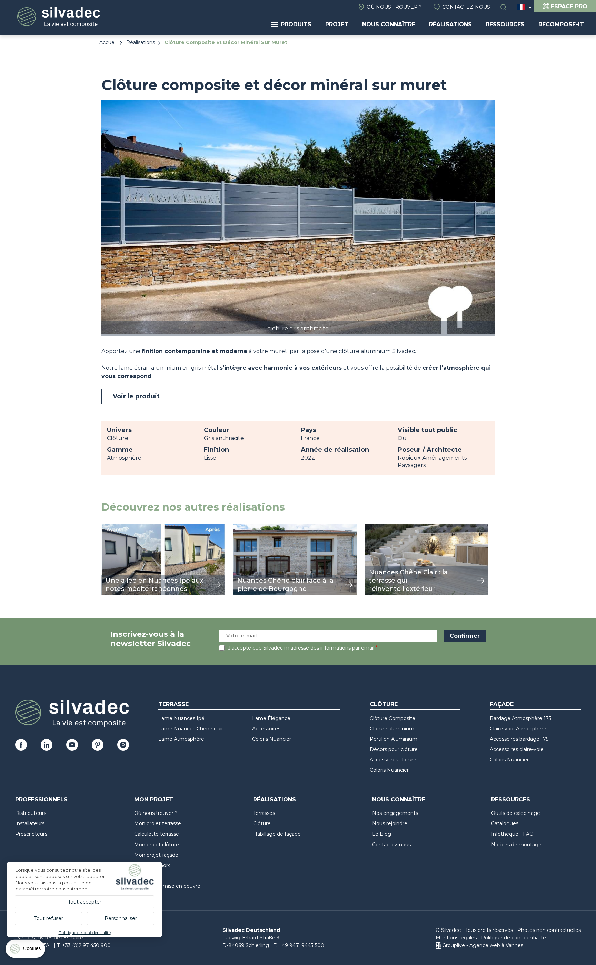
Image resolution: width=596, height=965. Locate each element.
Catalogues (504, 823)
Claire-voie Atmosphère (518, 728)
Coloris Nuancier (271, 739)
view (107, 527)
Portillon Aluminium (393, 739)
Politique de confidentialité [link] (85, 932)
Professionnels (41, 799)
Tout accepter (84, 902)
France (521, 7)
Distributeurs (30, 813)
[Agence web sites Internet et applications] (438, 945)
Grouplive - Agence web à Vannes (482, 945)
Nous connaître (388, 24)
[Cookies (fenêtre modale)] (26, 950)
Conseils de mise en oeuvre (167, 886)
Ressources (505, 24)
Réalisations (450, 24)
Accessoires (266, 728)
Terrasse (173, 704)
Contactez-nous (466, 7)
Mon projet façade (156, 855)
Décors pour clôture (394, 749)
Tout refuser (48, 918)
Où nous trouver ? (394, 7)
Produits (296, 24)
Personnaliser (121, 918)
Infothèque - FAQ (512, 834)
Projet (336, 24)
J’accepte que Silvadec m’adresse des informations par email (301, 648)
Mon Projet (153, 799)
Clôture (384, 704)
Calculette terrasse (156, 834)
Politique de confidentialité (513, 938)
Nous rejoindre (389, 823)
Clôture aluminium (392, 728)
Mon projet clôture (156, 844)
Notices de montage (516, 844)
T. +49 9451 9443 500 (299, 945)
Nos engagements (395, 813)
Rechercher (507, 7)
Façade (502, 704)
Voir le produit (136, 396)
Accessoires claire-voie (517, 749)
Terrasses (264, 813)
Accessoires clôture (393, 760)
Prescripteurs (31, 834)
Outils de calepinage (515, 813)
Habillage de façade (277, 834)
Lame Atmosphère (181, 739)
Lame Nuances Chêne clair (190, 728)
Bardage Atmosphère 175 (520, 718)
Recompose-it (561, 24)
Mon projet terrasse (157, 823)
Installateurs (29, 823)
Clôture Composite (392, 718)
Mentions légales (456, 938)
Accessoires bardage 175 (519, 739)
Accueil (108, 42)
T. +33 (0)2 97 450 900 (84, 945)
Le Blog (381, 834)
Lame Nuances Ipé (181, 718)
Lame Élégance (271, 718)
